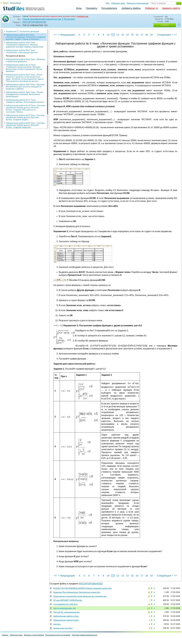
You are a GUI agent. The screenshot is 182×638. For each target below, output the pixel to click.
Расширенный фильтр (15, 56)
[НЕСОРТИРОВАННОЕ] (34, 22)
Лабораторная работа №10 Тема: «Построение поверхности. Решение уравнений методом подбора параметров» (25, 44)
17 (141, 34)
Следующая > (165, 34)
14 (127, 34)
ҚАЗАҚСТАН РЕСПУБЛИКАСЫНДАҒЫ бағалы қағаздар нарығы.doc (82, 588)
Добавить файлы (131, 8)
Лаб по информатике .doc (64, 608)
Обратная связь (118, 3)
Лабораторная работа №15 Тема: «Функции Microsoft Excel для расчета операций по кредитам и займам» (25, 86)
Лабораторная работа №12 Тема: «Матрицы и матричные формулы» (25, 60)
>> (175, 34)
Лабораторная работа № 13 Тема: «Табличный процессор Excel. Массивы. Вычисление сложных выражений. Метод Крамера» (24, 68)
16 (137, 34)
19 (151, 34)
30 (149, 592)
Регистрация (15, 3)
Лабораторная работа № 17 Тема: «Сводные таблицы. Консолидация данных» (25, 101)
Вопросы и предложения (138, 3)
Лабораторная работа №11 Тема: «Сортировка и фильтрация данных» (22, 51)
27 (149, 596)
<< (55, 34)
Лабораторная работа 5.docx (66, 620)
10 (108, 34)
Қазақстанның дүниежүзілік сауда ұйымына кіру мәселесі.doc (80, 596)
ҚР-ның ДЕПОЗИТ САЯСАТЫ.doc (67, 600)
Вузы (79, 8)
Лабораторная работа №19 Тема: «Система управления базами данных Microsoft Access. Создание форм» (25, 117)
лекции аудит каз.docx (63, 628)
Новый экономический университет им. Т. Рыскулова (49, 19)
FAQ (107, 3)
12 (117, 34)
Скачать (165, 25)
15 (132, 34)
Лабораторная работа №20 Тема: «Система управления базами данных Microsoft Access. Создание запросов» (25, 125)
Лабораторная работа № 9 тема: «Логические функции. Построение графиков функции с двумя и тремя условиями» (25, 37)
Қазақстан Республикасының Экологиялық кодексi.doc (76, 592)
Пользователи (109, 8)
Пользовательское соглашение (57, 635)
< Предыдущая (66, 34)
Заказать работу (171, 8)
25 (149, 588)
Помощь (5, 635)
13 (122, 34)
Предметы (91, 8)
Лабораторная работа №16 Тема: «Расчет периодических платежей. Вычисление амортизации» (24, 94)
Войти (5, 3)
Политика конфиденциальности (84, 635)
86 (149, 612)
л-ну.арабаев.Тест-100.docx (65, 604)
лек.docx (57, 624)
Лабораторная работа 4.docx (66, 616)
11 (113, 34)
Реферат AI (151, 8)
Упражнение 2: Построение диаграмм (22, 31)
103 (148, 608)
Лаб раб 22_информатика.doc (66, 612)
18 (146, 34)
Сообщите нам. (82, 16)
